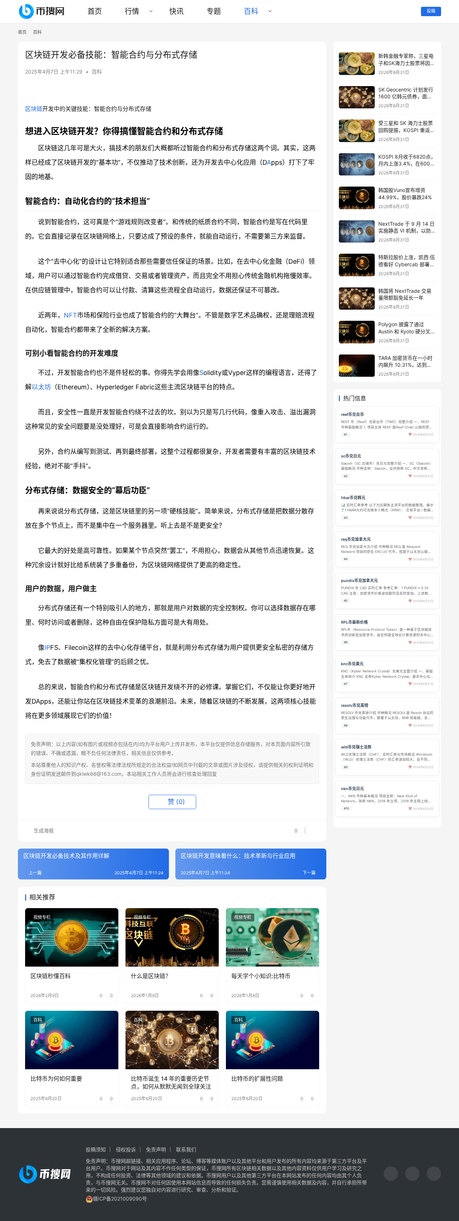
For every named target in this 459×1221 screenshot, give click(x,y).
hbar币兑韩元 (353, 498)
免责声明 (156, 1149)
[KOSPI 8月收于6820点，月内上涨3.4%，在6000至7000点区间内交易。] (357, 164)
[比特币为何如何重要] (71, 1040)
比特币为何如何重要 (56, 1078)
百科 (251, 11)
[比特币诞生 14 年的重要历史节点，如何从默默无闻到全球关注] (172, 1040)
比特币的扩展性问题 (257, 1078)
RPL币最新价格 (354, 622)
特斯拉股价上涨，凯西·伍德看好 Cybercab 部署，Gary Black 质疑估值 (406, 264)
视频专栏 (42, 917)
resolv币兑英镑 (354, 705)
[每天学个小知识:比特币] (272, 937)
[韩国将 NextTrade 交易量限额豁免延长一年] (357, 298)
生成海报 (43, 830)
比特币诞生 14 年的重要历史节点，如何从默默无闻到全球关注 (171, 1082)
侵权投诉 (126, 1149)
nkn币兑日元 (352, 788)
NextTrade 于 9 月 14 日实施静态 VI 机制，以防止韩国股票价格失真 (406, 231)
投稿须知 (96, 1149)
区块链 (33, 108)
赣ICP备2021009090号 (120, 1199)
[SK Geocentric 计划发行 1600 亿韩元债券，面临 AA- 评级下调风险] (357, 97)
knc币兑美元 (352, 664)
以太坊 (41, 387)
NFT (70, 315)
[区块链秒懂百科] (71, 937)
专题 (214, 11)
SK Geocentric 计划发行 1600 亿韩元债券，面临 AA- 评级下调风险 (405, 96)
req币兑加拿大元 (356, 539)
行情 (132, 11)
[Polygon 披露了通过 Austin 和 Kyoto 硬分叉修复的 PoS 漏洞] (357, 332)
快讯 (176, 11)
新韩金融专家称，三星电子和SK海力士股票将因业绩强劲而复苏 (406, 63)
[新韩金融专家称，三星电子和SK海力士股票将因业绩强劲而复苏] (357, 63)
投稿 (431, 11)
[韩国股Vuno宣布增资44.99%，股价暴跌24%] (357, 198)
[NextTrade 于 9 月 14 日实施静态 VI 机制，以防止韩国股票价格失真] (357, 231)
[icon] (391, 1174)
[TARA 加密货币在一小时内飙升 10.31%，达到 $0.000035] (357, 365)
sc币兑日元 (351, 456)
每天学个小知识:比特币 (260, 976)
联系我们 (186, 1149)
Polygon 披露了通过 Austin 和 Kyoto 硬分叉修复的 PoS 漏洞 (406, 331)
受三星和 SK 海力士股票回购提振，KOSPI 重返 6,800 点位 (405, 130)
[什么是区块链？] (172, 937)
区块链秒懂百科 (50, 976)
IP (47, 647)
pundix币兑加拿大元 (359, 580)
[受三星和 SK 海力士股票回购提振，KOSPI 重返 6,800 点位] (357, 130)
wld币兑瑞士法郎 (356, 747)
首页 (94, 11)
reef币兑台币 (352, 414)
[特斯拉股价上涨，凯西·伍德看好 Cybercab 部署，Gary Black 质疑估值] (357, 265)
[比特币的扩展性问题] (272, 1040)
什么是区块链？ (151, 976)
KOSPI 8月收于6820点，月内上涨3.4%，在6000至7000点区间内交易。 (407, 164)
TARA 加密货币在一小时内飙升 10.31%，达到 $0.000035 (405, 365)
